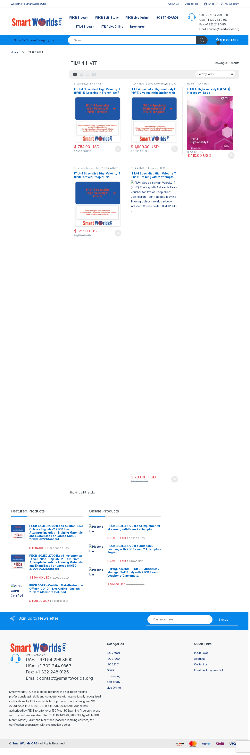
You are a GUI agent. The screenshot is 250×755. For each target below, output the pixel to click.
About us (173, 3)
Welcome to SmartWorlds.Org (28, 3)
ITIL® (162, 168)
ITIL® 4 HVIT (94, 83)
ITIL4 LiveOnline (112, 26)
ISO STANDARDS (167, 17)
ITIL (168, 83)
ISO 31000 (113, 658)
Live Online (114, 687)
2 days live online (155, 83)
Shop (211, 3)
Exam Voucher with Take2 (88, 168)
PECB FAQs (201, 652)
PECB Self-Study (107, 17)
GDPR (110, 670)
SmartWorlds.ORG (25, 743)
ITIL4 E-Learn (85, 26)
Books (191, 83)
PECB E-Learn (78, 17)
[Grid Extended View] (81, 74)
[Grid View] (75, 74)
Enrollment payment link (209, 670)
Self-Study (113, 681)
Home (14, 52)
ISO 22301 (113, 664)
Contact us (191, 3)
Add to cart (118, 149)
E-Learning (80, 83)
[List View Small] (94, 74)
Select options (173, 149)
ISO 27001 (113, 652)
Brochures (137, 26)
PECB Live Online (137, 17)
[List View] (87, 74)
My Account (232, 3)
